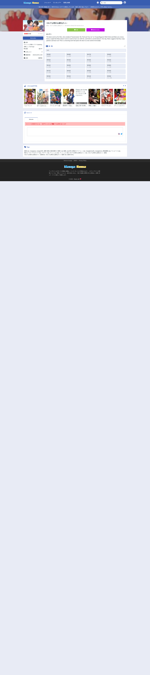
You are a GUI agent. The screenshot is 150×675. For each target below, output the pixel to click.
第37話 (49, 70)
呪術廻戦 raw (107, 151)
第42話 (109, 60)
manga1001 (40, 151)
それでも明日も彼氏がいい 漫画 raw (56, 154)
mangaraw (33, 151)
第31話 (89, 76)
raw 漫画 (63, 151)
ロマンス (26, 44)
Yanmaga (31, 46)
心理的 (31, 44)
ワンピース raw (115, 151)
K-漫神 (58, 151)
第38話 (109, 65)
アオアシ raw (45, 153)
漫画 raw (26, 151)
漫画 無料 (53, 151)
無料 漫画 (47, 151)
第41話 (49, 65)
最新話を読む (96, 30)
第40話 (69, 65)
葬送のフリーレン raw (78, 151)
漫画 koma (70, 154)
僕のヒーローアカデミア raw (32, 153)
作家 (76, 30)
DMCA (75, 160)
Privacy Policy (82, 160)
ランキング (56, 2)
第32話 (69, 76)
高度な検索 (66, 2)
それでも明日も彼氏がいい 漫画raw (34, 154)
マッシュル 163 (64, 153)
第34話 (109, 70)
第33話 (49, 76)
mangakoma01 (90, 151)
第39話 (89, 65)
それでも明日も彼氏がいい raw (78, 153)
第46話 (109, 54)
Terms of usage (68, 160)
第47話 (89, 54)
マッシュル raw (54, 153)
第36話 (69, 70)
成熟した (26, 46)
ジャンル (47, 2)
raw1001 (69, 151)
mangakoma (98, 151)
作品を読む (33, 38)
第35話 (89, 70)
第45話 (49, 60)
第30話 (109, 76)
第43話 (89, 60)
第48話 (69, 54)
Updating (39, 44)
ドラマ (35, 44)
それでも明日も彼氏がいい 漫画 (97, 153)
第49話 (49, 54)
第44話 (69, 60)
